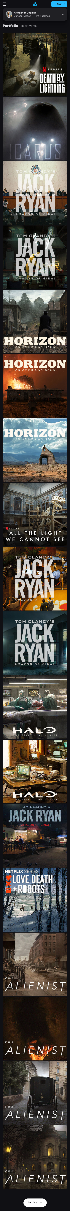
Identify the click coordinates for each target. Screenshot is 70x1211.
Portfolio (33, 1202)
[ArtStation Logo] (35, 4)
